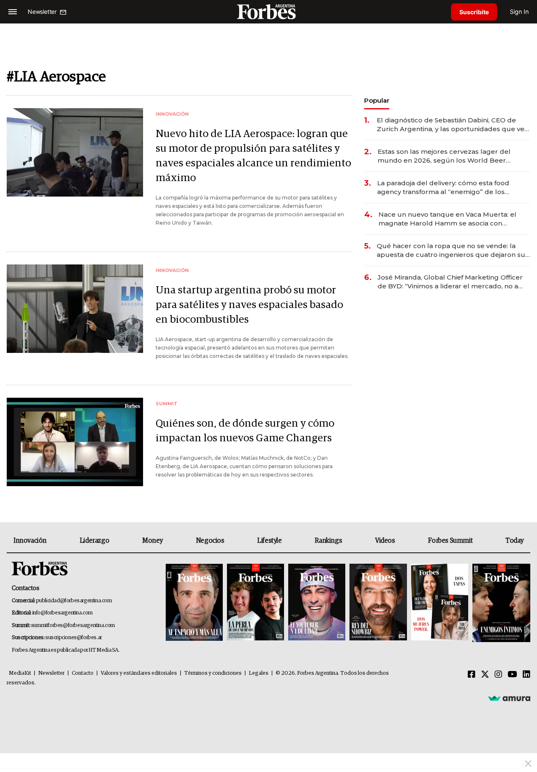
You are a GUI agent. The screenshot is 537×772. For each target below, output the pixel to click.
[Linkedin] (526, 674)
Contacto (83, 673)
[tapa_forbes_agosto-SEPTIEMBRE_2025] (500, 603)
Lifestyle (269, 540)
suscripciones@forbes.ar (73, 637)
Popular (376, 100)
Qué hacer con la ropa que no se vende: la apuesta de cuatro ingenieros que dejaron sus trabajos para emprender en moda (453, 250)
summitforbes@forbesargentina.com (73, 625)
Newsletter (51, 673)
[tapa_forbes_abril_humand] (255, 603)
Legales (258, 673)
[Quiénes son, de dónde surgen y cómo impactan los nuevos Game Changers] (75, 442)
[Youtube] (512, 674)
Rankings (328, 540)
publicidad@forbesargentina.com (74, 601)
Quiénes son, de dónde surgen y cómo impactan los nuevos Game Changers (245, 430)
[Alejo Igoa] (316, 603)
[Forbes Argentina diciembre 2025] (378, 603)
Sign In (519, 11)
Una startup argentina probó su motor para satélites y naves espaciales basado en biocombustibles (249, 305)
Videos (385, 540)
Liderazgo (94, 540)
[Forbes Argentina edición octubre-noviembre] (439, 603)
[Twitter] (485, 674)
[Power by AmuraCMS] (509, 697)
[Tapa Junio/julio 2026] (194, 603)
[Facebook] (471, 674)
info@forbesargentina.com (62, 613)
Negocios (210, 540)
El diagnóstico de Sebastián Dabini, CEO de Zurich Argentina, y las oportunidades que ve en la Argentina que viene (450, 124)
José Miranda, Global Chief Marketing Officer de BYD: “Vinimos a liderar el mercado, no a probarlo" (450, 281)
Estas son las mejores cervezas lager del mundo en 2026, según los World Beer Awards (444, 156)
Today (515, 540)
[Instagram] (498, 674)
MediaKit (20, 673)
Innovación (30, 540)
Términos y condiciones (213, 673)
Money (152, 540)
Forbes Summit (450, 540)
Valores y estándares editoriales (139, 673)
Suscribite (474, 12)
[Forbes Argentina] (268, 11)
